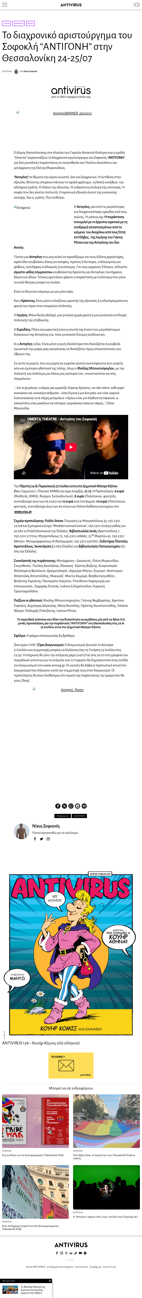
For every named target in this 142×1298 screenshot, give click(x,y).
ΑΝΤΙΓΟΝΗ (79, 816)
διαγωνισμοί (18, 23)
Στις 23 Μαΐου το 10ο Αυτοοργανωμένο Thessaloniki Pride (33, 1155)
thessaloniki (63, 816)
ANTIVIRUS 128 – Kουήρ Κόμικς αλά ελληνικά (41, 1043)
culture (6, 23)
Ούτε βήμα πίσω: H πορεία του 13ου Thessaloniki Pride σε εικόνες (104, 1157)
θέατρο (30, 23)
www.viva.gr (22, 511)
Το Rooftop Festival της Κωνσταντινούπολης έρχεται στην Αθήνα (33, 1290)
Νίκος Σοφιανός (30, 71)
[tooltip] (57, 806)
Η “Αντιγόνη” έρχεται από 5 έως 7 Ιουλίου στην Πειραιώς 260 (105, 1216)
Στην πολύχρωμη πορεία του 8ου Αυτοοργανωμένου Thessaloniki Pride (30, 1228)
